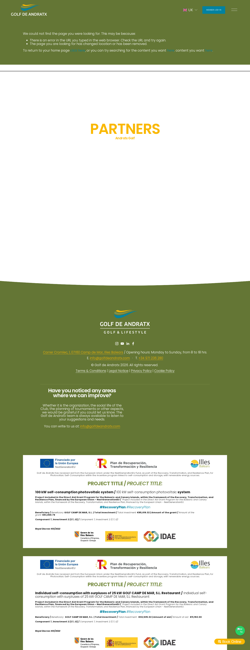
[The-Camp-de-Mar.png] (201, 160)
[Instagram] (117, 343)
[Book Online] (229, 641)
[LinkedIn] (127, 343)
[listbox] (190, 9)
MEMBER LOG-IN (213, 9)
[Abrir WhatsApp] (240, 630)
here (170, 50)
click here (77, 50)
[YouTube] (122, 343)
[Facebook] (133, 343)
